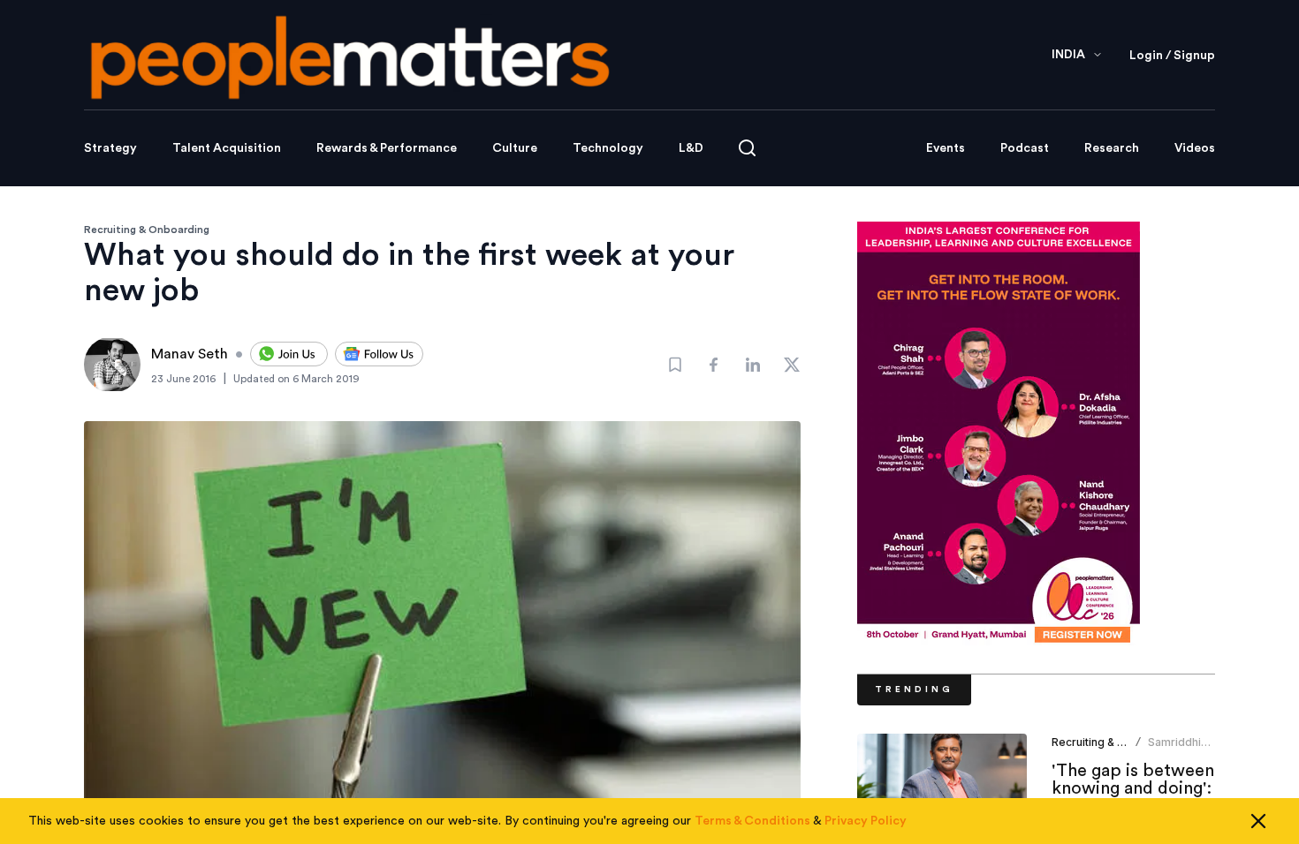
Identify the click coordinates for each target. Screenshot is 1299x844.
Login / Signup (1172, 55)
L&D (691, 148)
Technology (608, 148)
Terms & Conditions (752, 821)
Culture (514, 148)
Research (1111, 148)
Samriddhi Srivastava (1175, 749)
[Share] (714, 364)
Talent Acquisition (226, 148)
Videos (1194, 148)
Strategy (110, 148)
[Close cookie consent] (1258, 821)
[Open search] (747, 147)
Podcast (1024, 148)
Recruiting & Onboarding (146, 229)
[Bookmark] (675, 364)
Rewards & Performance (386, 148)
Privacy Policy (865, 821)
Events (945, 148)
